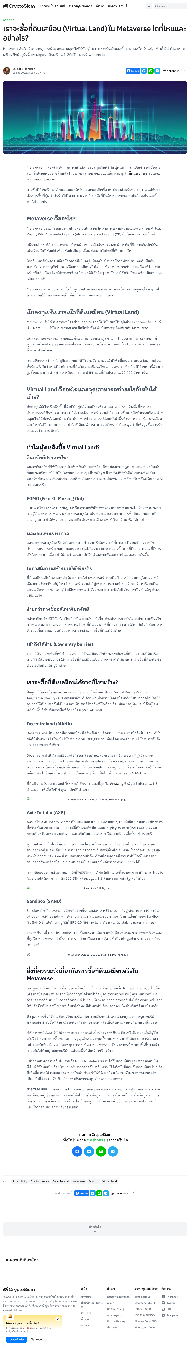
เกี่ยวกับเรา (86, 1319)
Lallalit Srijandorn (24, 69)
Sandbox (94, 1181)
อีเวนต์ (100, 6)
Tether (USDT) (142, 1309)
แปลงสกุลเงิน (114, 1315)
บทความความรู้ (117, 6)
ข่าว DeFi (112, 1327)
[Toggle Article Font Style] (184, 71)
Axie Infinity (20, 1181)
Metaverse (78, 1181)
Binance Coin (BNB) (146, 1321)
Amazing (116, 784)
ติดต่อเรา (85, 1325)
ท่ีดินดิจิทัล (137, 173)
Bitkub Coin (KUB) (145, 1327)
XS (31, 822)
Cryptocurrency (40, 1181)
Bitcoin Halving (116, 1321)
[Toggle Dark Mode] (149, 6)
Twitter (171, 1303)
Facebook (172, 1297)
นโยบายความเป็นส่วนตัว (91, 1305)
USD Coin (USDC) (144, 1315)
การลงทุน (10, 20)
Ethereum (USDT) (144, 1303)
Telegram (172, 1315)
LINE (169, 1309)
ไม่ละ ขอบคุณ (37, 1340)
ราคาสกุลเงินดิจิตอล (118, 1297)
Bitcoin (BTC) (142, 1297)
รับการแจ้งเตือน (16, 1340)
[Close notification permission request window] (57, 1319)
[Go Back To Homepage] (19, 6)
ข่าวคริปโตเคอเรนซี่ (52, 6)
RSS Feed (85, 1313)
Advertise (86, 1297)
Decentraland (61, 1181)
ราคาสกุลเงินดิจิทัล (80, 6)
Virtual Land (109, 1181)
